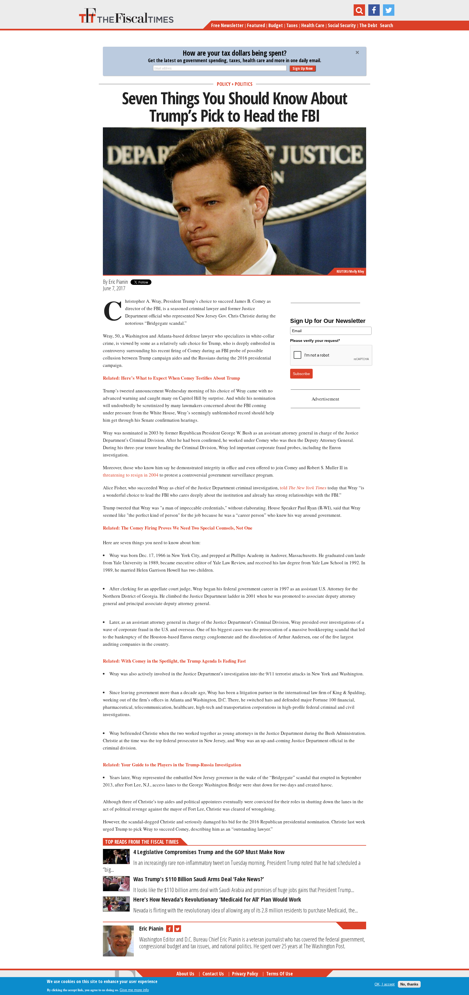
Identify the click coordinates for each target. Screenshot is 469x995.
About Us (185, 973)
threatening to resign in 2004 (131, 475)
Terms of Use (279, 973)
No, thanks (409, 984)
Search (386, 25)
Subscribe (301, 373)
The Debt (368, 25)
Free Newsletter (227, 25)
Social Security (342, 25)
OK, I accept (385, 984)
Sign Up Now (303, 68)
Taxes (292, 25)
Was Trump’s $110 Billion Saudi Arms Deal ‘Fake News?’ (198, 879)
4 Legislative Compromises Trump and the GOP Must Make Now (209, 852)
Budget (275, 25)
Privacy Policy (245, 973)
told (303, 487)
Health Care (312, 25)
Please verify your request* (315, 340)
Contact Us (213, 973)
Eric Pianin (118, 281)
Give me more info (134, 990)
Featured (256, 25)
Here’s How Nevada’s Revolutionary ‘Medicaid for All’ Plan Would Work (217, 899)
